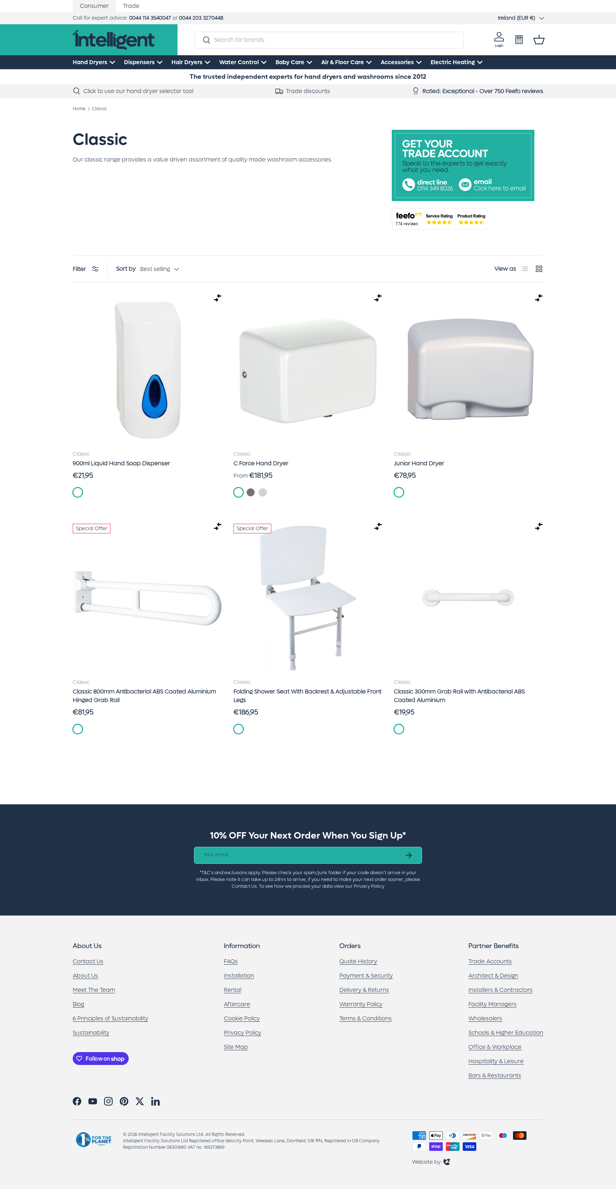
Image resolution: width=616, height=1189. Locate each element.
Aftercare (237, 1004)
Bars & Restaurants (494, 1075)
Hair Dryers (186, 62)
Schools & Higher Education (505, 1032)
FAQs (231, 961)
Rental (232, 990)
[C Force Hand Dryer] (308, 370)
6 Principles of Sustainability (110, 1018)
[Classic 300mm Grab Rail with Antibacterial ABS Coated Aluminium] (468, 598)
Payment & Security (366, 975)
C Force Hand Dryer (260, 463)
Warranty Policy (361, 1004)
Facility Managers (492, 1004)
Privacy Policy (242, 1032)
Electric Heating (453, 62)
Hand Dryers (90, 62)
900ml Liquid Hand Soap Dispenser (121, 463)
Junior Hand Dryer (419, 463)
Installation (239, 975)
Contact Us (88, 961)
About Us (85, 975)
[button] (539, 39)
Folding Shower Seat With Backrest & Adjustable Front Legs (307, 696)
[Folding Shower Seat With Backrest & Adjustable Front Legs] (308, 598)
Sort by (126, 268)
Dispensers (139, 62)
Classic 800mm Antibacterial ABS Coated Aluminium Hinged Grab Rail (144, 696)
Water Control (239, 62)
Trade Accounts (490, 961)
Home (79, 109)
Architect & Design (493, 975)
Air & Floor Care (342, 62)
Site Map (236, 1047)
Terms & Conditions (365, 1018)
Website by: (431, 1161)
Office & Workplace (495, 1047)
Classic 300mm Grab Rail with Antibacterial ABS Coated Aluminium (459, 696)
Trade (131, 6)
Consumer (94, 6)
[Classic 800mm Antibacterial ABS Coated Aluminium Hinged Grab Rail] (147, 598)
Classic (99, 109)
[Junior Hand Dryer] (468, 370)
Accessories (397, 62)
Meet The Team (94, 990)
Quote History (358, 961)
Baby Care (290, 62)
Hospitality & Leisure (496, 1061)
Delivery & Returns (364, 990)
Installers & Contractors (500, 990)
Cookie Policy (242, 1018)
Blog (78, 1004)
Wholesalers (485, 1018)
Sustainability (91, 1032)
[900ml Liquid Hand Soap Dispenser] (147, 370)
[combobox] (329, 39)
